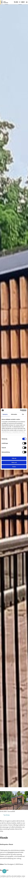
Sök (17, 2)
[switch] (24, 443)
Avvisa (14, 466)
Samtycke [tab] (5, 414)
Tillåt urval (14, 462)
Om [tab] (23, 414)
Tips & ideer (6, 815)
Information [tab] (14, 414)
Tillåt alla (14, 458)
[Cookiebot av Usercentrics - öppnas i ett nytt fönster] (20, 410)
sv (19, 2)
